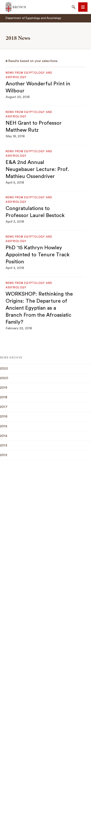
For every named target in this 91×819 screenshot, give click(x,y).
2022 (4, 368)
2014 (3, 436)
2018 (3, 397)
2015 (3, 426)
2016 (3, 416)
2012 (3, 455)
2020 (4, 378)
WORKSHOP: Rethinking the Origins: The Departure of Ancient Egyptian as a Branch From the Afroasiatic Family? (39, 308)
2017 (3, 407)
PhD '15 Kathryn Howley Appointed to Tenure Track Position (38, 254)
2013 (3, 445)
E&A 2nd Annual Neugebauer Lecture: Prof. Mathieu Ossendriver (37, 169)
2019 (3, 387)
